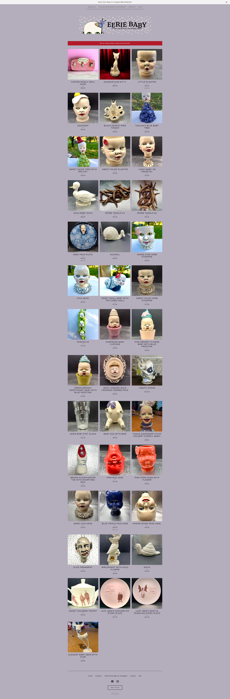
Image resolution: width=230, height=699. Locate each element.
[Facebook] (112, 681)
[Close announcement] (227, 2)
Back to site (115, 687)
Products (92, 7)
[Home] (115, 25)
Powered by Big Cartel (115, 694)
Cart (140, 7)
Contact (132, 7)
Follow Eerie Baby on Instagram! (112, 7)
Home (90, 676)
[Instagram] (117, 681)
